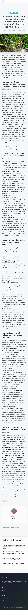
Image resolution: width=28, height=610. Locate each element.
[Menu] (25, 1)
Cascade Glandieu (7, 578)
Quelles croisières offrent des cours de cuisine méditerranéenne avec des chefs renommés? (13, 553)
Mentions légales (5, 598)
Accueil (3, 8)
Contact (3, 600)
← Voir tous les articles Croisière (10, 527)
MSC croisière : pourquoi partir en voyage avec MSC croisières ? (12, 558)
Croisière (8, 8)
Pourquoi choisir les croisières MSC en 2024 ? (13, 563)
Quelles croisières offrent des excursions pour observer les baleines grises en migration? (14, 546)
